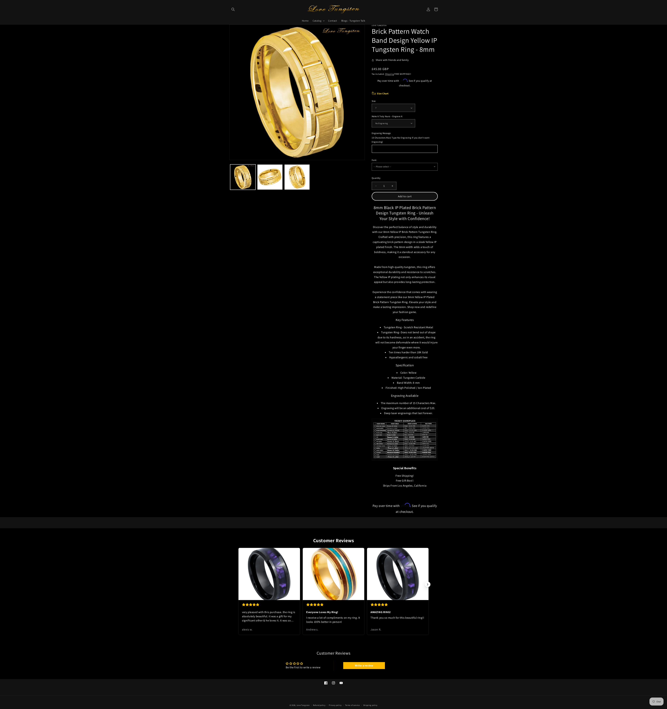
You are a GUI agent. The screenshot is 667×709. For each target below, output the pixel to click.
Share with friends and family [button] (392, 60)
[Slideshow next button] (427, 584)
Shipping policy (370, 705)
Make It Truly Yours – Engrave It (387, 116)
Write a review (364, 665)
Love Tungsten (303, 705)
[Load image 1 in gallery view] (243, 177)
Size (374, 101)
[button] (233, 9)
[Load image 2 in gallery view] (270, 177)
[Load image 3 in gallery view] (297, 177)
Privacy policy (335, 705)
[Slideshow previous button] (239, 584)
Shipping (389, 74)
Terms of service (352, 705)
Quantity (376, 178)
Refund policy (319, 705)
